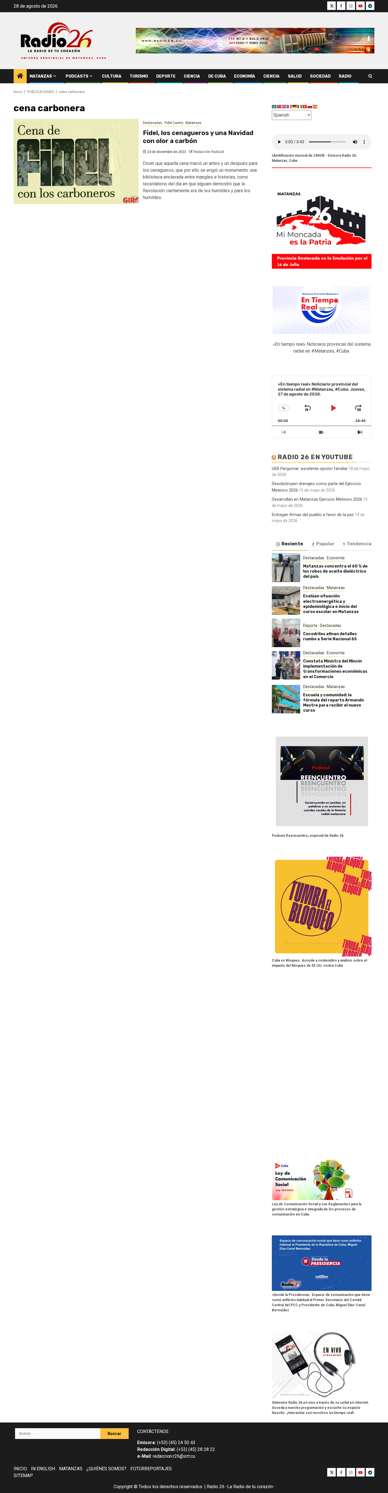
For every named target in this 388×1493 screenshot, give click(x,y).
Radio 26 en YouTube (315, 457)
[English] (284, 106)
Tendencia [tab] (359, 543)
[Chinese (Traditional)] (279, 106)
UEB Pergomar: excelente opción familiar (310, 468)
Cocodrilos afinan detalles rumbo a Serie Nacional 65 (330, 636)
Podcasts (77, 76)
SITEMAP (23, 1475)
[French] (289, 106)
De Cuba (217, 76)
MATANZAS (70, 1468)
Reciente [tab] (292, 543)
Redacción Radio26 (208, 152)
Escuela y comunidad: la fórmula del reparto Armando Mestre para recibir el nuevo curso (333, 703)
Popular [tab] (325, 543)
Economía (244, 76)
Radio (345, 76)
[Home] (20, 76)
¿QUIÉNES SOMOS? (106, 1468)
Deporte (166, 76)
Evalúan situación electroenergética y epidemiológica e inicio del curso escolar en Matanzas (331, 604)
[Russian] (310, 106)
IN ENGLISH (43, 1468)
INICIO (20, 1468)
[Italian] (300, 106)
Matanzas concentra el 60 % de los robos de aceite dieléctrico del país (335, 571)
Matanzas (41, 76)
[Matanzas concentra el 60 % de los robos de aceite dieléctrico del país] (286, 568)
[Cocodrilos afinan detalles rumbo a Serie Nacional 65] (286, 633)
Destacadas (152, 123)
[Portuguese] (305, 106)
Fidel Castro (173, 123)
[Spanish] (315, 106)
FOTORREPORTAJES (151, 1468)
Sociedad (320, 76)
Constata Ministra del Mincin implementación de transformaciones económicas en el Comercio (335, 669)
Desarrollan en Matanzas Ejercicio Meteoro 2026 (317, 499)
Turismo (139, 76)
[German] (294, 106)
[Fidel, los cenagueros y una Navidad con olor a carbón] (76, 161)
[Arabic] (274, 106)
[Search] (370, 76)
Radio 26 (215, 1486)
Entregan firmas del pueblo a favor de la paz (313, 514)
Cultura (111, 76)
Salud (295, 76)
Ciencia (192, 76)
